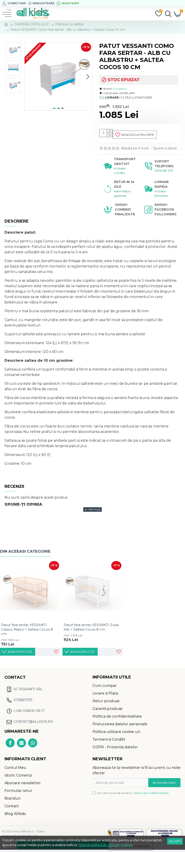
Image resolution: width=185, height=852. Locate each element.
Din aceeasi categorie (25, 551)
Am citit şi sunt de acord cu (133, 793)
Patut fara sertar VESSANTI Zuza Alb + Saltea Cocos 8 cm (91, 627)
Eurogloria (120, 88)
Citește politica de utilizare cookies (106, 845)
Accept (175, 841)
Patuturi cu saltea (69, 24)
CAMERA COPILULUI (31, 24)
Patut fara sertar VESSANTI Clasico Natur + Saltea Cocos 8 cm (27, 629)
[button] (29, 76)
